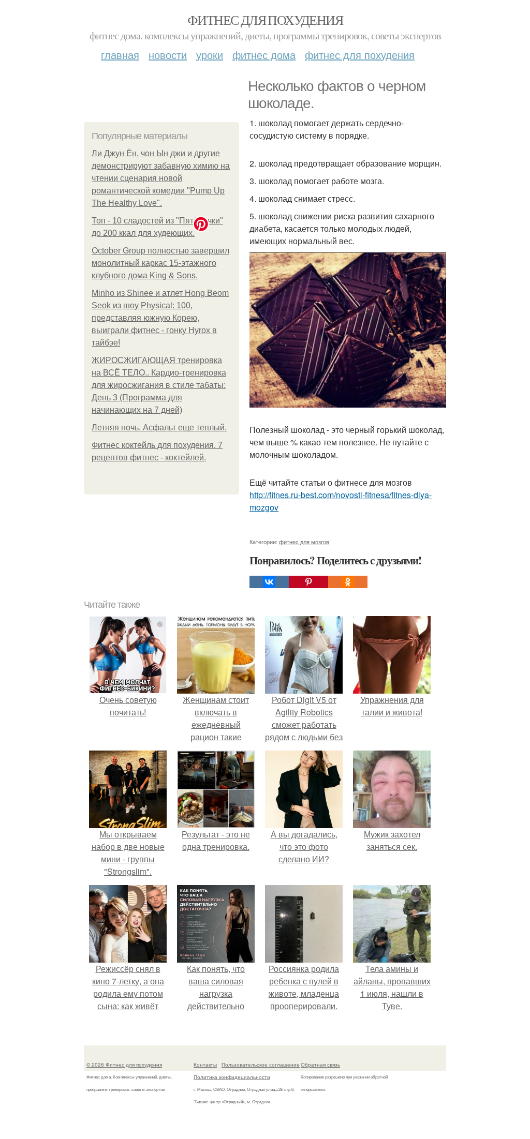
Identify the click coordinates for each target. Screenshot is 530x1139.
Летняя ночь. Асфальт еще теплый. (159, 427)
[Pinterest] (308, 582)
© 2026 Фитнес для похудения (124, 1064)
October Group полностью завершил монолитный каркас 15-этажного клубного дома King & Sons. (160, 263)
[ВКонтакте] (269, 582)
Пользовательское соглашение (261, 1064)
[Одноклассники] (347, 582)
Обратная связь (320, 1064)
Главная (120, 54)
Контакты (205, 1064)
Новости (168, 54)
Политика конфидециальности (232, 1077)
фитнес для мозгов (304, 541)
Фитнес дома (264, 54)
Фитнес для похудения (265, 19)
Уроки (209, 54)
